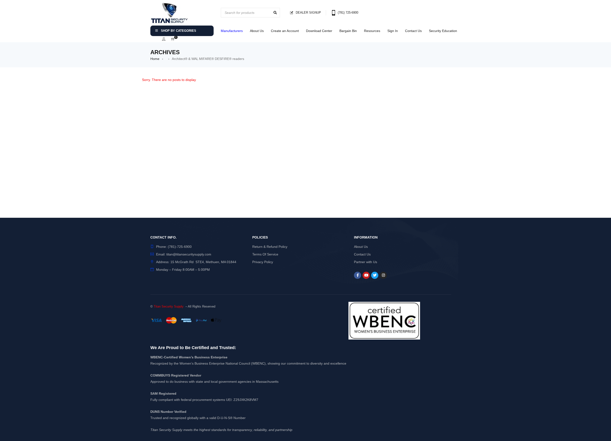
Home (154, 59)
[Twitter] (374, 275)
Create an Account (285, 31)
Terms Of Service (265, 254)
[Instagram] (383, 275)
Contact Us (413, 31)
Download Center (319, 31)
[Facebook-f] (357, 275)
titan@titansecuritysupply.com (188, 254)
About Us (257, 31)
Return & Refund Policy (269, 247)
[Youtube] (366, 275)
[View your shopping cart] (173, 39)
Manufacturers (232, 31)
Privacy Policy (262, 262)
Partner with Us (365, 262)
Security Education (443, 31)
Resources (372, 31)
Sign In (392, 31)
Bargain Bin (348, 31)
